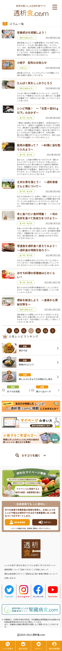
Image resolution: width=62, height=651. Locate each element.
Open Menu (54, 7)
